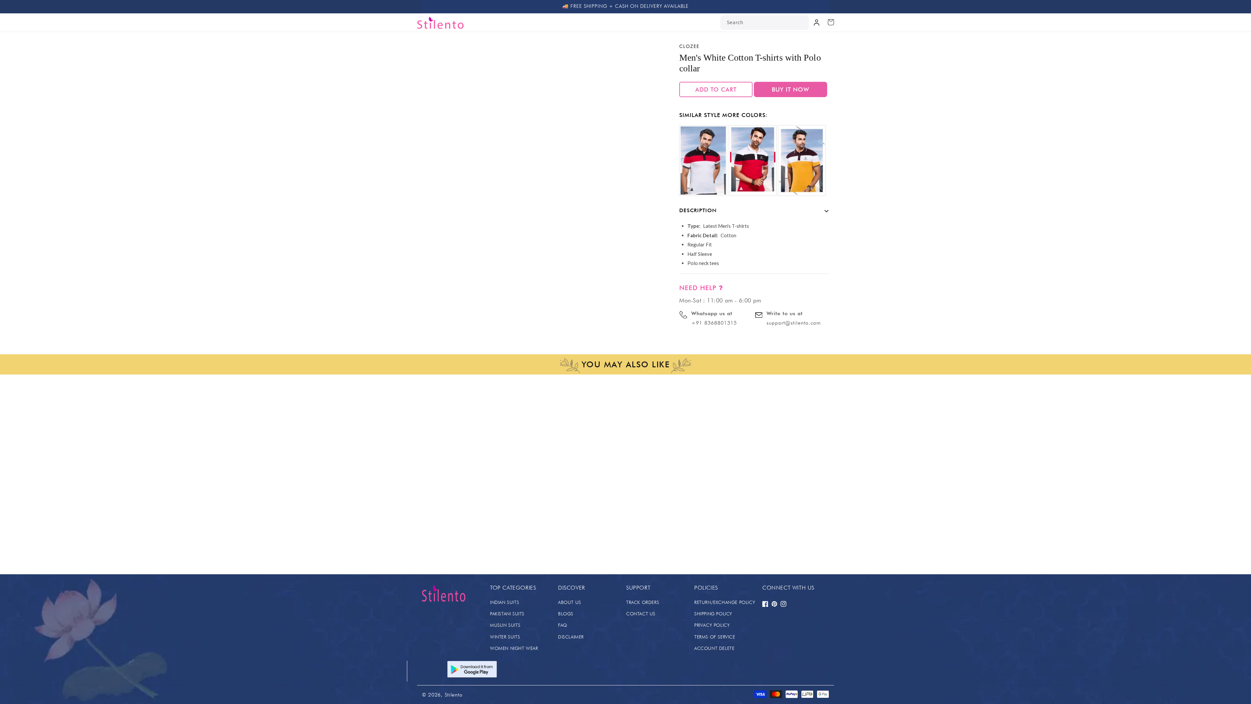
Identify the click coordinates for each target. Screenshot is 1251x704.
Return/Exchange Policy (724, 602)
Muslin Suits (505, 625)
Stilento (454, 695)
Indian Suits (504, 602)
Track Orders (642, 602)
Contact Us (640, 613)
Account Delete (714, 648)
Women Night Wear (514, 648)
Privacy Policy (712, 625)
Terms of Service (714, 636)
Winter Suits (505, 636)
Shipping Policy (713, 613)
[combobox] (764, 22)
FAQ (562, 625)
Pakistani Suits (507, 613)
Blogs (565, 613)
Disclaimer (571, 636)
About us (569, 602)
